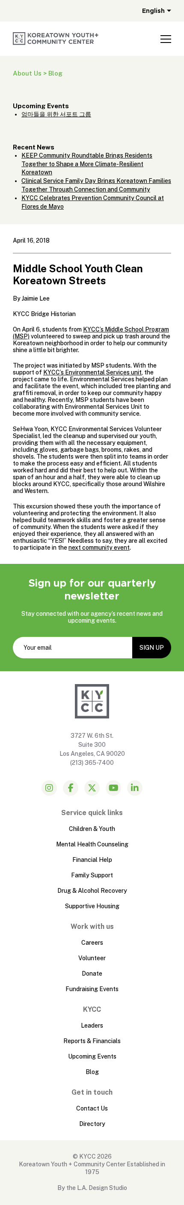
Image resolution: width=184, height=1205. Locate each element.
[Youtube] (113, 788)
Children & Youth (92, 828)
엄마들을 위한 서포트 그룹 (56, 114)
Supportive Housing (92, 906)
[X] (92, 788)
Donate (92, 973)
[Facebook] (70, 788)
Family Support (92, 875)
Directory (92, 1123)
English (153, 11)
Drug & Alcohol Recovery (92, 890)
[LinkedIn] (134, 788)
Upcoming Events (92, 1056)
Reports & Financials (92, 1041)
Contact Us (92, 1108)
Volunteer (92, 958)
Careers (92, 942)
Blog (92, 1071)
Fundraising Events (92, 989)
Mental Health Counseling (92, 844)
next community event (99, 547)
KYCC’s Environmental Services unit (92, 372)
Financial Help (92, 859)
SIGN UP (151, 647)
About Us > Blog (37, 73)
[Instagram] (49, 788)
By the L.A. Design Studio (92, 1187)
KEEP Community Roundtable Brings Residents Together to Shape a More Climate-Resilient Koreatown (86, 164)
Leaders (92, 1025)
